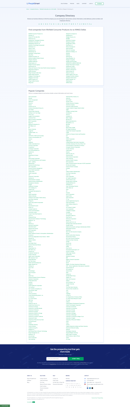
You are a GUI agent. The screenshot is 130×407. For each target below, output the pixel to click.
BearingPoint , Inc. (70, 123)
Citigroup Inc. (69, 141)
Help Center (55, 380)
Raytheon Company (70, 256)
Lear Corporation (70, 209)
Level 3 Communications (34, 211)
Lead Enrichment (44, 380)
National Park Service (33, 229)
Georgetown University (34, 183)
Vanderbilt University (33, 325)
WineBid (68, 39)
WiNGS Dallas (69, 83)
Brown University (32, 129)
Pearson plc (68, 243)
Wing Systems (69, 81)
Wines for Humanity (70, 50)
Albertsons (31, 102)
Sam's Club (31, 268)
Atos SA (68, 115)
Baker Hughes (69, 118)
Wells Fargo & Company (71, 334)
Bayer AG (31, 123)
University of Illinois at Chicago (35, 313)
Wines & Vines (32, 48)
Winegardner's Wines (70, 44)
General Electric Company (34, 180)
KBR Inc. (30, 204)
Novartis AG (31, 238)
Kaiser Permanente (70, 202)
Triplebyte (68, 294)
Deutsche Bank (69, 155)
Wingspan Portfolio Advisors (72, 76)
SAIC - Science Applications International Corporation (77, 266)
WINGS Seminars (32, 71)
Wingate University (33, 60)
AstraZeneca (69, 113)
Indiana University (32, 196)
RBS (67, 258)
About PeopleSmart (31, 379)
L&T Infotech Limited (70, 207)
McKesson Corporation (71, 219)
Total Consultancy (33, 294)
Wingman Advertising (70, 68)
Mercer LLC (68, 220)
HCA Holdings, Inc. (33, 188)
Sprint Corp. (31, 276)
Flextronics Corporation (34, 176)
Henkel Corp (31, 189)
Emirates (68, 168)
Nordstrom (31, 235)
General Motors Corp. (70, 180)
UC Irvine (30, 302)
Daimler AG (31, 152)
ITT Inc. (67, 199)
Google (30, 185)
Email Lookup (43, 386)
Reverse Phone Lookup (45, 384)
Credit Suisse (69, 150)
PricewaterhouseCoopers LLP (72, 250)
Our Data (42, 382)
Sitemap (67, 379)
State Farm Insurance (70, 279)
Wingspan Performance (71, 78)
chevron (30, 139)
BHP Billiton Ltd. (32, 126)
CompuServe (31, 147)
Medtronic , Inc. (32, 220)
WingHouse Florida (70, 66)
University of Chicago (33, 307)
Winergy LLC (31, 35)
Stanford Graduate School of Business (37, 277)
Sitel (29, 274)
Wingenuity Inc (69, 35)
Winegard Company (70, 42)
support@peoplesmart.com (93, 379)
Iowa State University (33, 199)
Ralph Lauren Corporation (34, 256)
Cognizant (31, 142)
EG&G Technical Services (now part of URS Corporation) (78, 163)
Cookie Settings (5, 405)
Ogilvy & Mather (32, 240)
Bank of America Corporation (35, 119)
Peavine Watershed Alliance (35, 245)
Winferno (68, 55)
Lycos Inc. (31, 215)
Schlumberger (32, 271)
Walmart (68, 329)
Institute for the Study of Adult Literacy (37, 198)
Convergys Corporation (34, 149)
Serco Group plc (32, 272)
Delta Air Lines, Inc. (70, 154)
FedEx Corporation (33, 173)
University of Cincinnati (71, 307)
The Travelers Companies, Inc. (35, 289)
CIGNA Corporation (70, 139)
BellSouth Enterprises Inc (34, 124)
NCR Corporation (32, 230)
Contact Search (43, 379)
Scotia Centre (69, 271)
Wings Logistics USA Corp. (72, 74)
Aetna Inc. (68, 98)
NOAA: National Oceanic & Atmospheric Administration (41, 233)
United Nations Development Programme (75, 303)
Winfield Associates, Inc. (34, 57)
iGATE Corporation (70, 194)
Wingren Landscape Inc (71, 70)
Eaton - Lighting (32, 162)
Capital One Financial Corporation (73, 131)
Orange (67, 242)
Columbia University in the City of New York (75, 144)
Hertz (67, 189)
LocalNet (68, 212)
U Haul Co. (68, 295)
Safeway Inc (31, 266)
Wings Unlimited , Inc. (70, 79)
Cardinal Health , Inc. (33, 132)
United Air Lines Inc (33, 303)
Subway (67, 281)
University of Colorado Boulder (35, 308)
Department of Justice (33, 155)
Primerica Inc (31, 251)
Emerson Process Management (35, 168)
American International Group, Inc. (36, 108)
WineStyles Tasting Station (34, 53)
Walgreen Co (31, 329)
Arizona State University (34, 111)
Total (67, 292)
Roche (67, 263)
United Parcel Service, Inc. (34, 305)
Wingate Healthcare (33, 61)
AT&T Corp (31, 115)
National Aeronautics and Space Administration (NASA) (78, 227)
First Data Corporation (71, 173)
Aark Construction (32, 97)
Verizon (67, 325)
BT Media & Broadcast (71, 129)
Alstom (30, 105)
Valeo (67, 323)
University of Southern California (36, 316)
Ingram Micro (69, 196)
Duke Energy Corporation (34, 159)
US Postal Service (32, 321)
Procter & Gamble (70, 251)
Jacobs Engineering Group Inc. (72, 201)
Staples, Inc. (68, 277)
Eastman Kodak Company (72, 160)
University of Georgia (33, 312)
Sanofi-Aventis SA (70, 268)
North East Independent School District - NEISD (39, 237)
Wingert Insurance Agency (34, 65)
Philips (67, 246)
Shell (67, 272)
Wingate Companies (70, 60)
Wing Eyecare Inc (32, 66)
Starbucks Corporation (33, 279)
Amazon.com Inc (32, 106)
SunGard (30, 282)
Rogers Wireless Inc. (33, 264)
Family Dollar (31, 172)
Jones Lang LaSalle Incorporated (36, 202)
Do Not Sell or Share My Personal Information (58, 383)
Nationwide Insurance (71, 229)
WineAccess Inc (32, 39)
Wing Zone (31, 83)
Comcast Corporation (33, 145)
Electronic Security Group (34, 165)
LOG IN (91, 3)
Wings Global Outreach (34, 74)
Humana (68, 193)
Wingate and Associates (71, 61)
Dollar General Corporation (72, 157)
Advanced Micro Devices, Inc (72, 97)
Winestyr (68, 53)
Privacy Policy (83, 363)
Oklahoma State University (72, 240)
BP (29, 128)
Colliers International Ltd (34, 144)
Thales (67, 286)
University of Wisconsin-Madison (73, 320)
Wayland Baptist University (72, 333)
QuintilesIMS (69, 255)
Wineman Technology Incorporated (36, 45)
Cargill (67, 132)
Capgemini (31, 131)
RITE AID (68, 261)
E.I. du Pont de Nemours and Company (37, 160)
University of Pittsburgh (71, 315)
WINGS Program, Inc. (33, 79)
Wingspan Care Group (33, 78)
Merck (30, 222)
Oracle (30, 242)
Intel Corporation (70, 198)
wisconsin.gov (32, 336)
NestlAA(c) (68, 230)
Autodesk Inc (69, 116)
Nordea (67, 233)
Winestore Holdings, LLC (71, 52)
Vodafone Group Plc (33, 328)
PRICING (72, 3)
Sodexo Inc (68, 274)
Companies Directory (34, 9)
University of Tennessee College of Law (75, 316)
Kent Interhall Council (33, 206)
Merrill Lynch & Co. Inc (71, 222)
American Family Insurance (72, 106)
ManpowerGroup (32, 217)
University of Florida (70, 310)
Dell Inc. (30, 154)
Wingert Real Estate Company (72, 65)
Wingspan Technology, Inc (34, 76)
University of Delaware (34, 310)
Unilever (68, 302)
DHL (30, 157)
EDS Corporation (69, 162)
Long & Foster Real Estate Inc (35, 214)
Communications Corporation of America (75, 145)
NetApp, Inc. (31, 232)
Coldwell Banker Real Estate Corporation (75, 142)
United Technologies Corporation (73, 305)
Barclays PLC (69, 119)
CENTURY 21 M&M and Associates (36, 136)
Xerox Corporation (33, 338)
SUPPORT (84, 3)
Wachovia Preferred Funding (72, 328)
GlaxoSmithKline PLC (70, 183)
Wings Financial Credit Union (35, 73)
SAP (29, 269)
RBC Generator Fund (33, 258)
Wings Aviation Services (34, 81)
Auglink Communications (34, 116)
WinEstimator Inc (32, 52)
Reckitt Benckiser (32, 259)
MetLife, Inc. (31, 224)
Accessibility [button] (29, 402)
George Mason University (71, 181)
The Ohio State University (71, 287)
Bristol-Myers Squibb (70, 128)
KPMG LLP (31, 207)
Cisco (30, 141)
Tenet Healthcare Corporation (35, 286)
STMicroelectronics (33, 281)
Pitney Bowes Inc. (32, 248)
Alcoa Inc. (31, 103)
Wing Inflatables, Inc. (70, 58)
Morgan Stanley (69, 225)
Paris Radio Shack (32, 243)
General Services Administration (36, 181)
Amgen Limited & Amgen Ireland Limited (75, 108)
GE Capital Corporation (71, 178)
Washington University (71, 331)
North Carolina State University (73, 235)
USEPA (30, 323)
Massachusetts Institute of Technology (37, 219)
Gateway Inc (31, 178)
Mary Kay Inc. (69, 217)
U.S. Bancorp (31, 297)
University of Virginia (70, 318)
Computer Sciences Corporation (73, 147)
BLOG (78, 3)
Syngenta (31, 284)
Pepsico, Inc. (68, 245)
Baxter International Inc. (71, 121)
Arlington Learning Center (71, 111)
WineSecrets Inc (32, 50)
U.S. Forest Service (33, 299)
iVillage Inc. (31, 201)
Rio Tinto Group (32, 261)
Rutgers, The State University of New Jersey (75, 264)
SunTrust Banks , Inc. (70, 282)
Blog (28, 382)
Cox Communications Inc (34, 150)
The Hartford (31, 287)
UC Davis (68, 300)
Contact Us (55, 379)
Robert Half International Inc (35, 263)
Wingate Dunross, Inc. (71, 37)
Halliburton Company (33, 186)
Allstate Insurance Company (72, 103)
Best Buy (68, 124)
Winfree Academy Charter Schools (36, 58)
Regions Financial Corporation (72, 259)
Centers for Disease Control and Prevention (75, 134)
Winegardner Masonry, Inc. (34, 44)
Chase (67, 137)
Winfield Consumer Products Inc (36, 34)
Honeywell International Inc (35, 191)
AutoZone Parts (32, 118)
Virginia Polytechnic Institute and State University (77, 326)
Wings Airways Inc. (70, 71)
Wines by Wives (69, 48)
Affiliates (29, 380)
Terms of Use (76, 363)
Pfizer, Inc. (31, 246)
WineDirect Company (70, 40)
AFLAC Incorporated (33, 100)
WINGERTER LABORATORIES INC (73, 63)
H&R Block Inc (69, 185)
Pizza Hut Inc (69, 248)
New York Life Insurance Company (73, 232)
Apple (67, 110)
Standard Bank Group (70, 276)
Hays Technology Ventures (72, 186)
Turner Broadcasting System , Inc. (36, 295)
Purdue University (32, 255)
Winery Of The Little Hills (34, 37)
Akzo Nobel (68, 100)
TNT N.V (30, 292)
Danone (68, 152)
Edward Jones (31, 163)
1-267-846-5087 (90, 380)
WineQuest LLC (32, 47)
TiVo (67, 290)
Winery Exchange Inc (70, 47)
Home (27, 9)
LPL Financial (69, 214)
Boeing (67, 126)
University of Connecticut (71, 308)
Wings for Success (70, 73)
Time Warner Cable (33, 290)
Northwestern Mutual (70, 237)
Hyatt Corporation (32, 194)
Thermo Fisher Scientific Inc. (72, 289)
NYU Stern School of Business (72, 238)
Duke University (69, 159)
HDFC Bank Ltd (69, 188)
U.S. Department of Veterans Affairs (74, 297)
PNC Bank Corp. (32, 250)
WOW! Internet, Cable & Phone (73, 336)
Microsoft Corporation (33, 225)
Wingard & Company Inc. (71, 34)
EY (66, 170)
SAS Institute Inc (69, 269)
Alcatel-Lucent (69, 102)
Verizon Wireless (32, 326)
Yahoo (67, 338)
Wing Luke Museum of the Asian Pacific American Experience (42, 68)
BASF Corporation (32, 121)
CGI (67, 136)
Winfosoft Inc (69, 57)
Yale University (32, 339)
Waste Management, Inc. (34, 333)
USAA (67, 321)
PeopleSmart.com (53, 364)
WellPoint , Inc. (32, 334)
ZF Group (68, 339)
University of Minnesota (34, 315)
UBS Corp (31, 300)
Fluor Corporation (70, 176)
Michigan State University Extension (74, 224)
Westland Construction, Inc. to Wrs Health (48, 9)
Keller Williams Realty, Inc (72, 204)
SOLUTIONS (63, 3)
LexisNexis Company (70, 211)
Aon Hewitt (31, 110)
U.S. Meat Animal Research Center (73, 299)
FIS (29, 175)
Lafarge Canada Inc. (33, 209)
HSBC (30, 193)
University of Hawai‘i (70, 312)
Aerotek (30, 98)
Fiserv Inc (68, 175)
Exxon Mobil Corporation (34, 170)
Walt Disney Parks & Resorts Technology (38, 331)
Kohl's (67, 206)
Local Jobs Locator (33, 212)
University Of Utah (33, 318)
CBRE (30, 134)
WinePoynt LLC (69, 45)
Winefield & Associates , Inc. (35, 42)
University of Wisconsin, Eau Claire (36, 320)
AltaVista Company (70, 105)
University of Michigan (71, 313)
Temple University (70, 284)
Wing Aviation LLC (33, 63)
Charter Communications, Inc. (35, 137)
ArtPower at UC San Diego (34, 113)
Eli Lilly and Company (70, 165)
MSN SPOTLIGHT (32, 227)
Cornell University (70, 149)
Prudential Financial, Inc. (34, 253)
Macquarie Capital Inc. (71, 215)
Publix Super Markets (70, 253)
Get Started (99, 3)
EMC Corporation (32, 167)
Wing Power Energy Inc (34, 70)
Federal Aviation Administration (73, 172)
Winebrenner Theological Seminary (36, 40)
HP (66, 191)
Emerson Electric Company (72, 167)
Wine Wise (31, 55)
